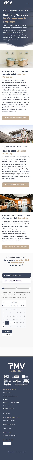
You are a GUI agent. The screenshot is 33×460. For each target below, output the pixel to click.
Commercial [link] (7, 428)
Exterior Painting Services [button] (15, 184)
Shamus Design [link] (20, 452)
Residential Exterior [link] (9, 424)
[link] (7, 3)
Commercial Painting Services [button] (16, 247)
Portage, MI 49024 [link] (8, 408)
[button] (27, 3)
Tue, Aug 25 (7, 331)
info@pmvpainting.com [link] (10, 396)
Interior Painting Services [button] (15, 117)
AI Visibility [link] (6, 413)
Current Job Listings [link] (9, 435)
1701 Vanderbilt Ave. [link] (9, 406)
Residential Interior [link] (9, 420)
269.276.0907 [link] (7, 392)
